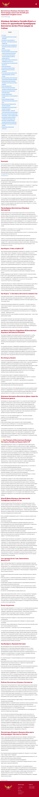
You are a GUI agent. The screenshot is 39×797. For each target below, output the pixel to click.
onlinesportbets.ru (4, 175)
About (19, 788)
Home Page (20, 787)
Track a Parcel (21, 792)
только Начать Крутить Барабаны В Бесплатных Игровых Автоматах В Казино (9, 46)
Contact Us (20, 793)
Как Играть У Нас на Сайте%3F (8, 40)
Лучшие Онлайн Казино (7, 94)
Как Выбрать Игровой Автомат (8, 68)
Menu (36, 3)
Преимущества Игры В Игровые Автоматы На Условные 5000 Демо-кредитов (9, 83)
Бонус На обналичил (6, 66)
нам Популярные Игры (7, 86)
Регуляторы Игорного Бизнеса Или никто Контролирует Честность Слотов (9, 74)
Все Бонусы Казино (6, 50)
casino (6, 780)
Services (19, 790)
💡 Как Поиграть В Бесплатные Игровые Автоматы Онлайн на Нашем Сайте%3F (8, 56)
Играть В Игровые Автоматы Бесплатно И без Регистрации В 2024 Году (10, 101)
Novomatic (4, 35)
